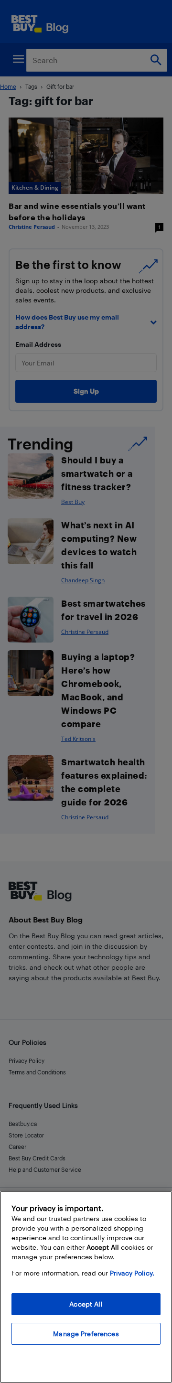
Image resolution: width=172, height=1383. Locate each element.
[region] (86, 1287)
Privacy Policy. (132, 1273)
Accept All (85, 1304)
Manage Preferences (86, 1333)
